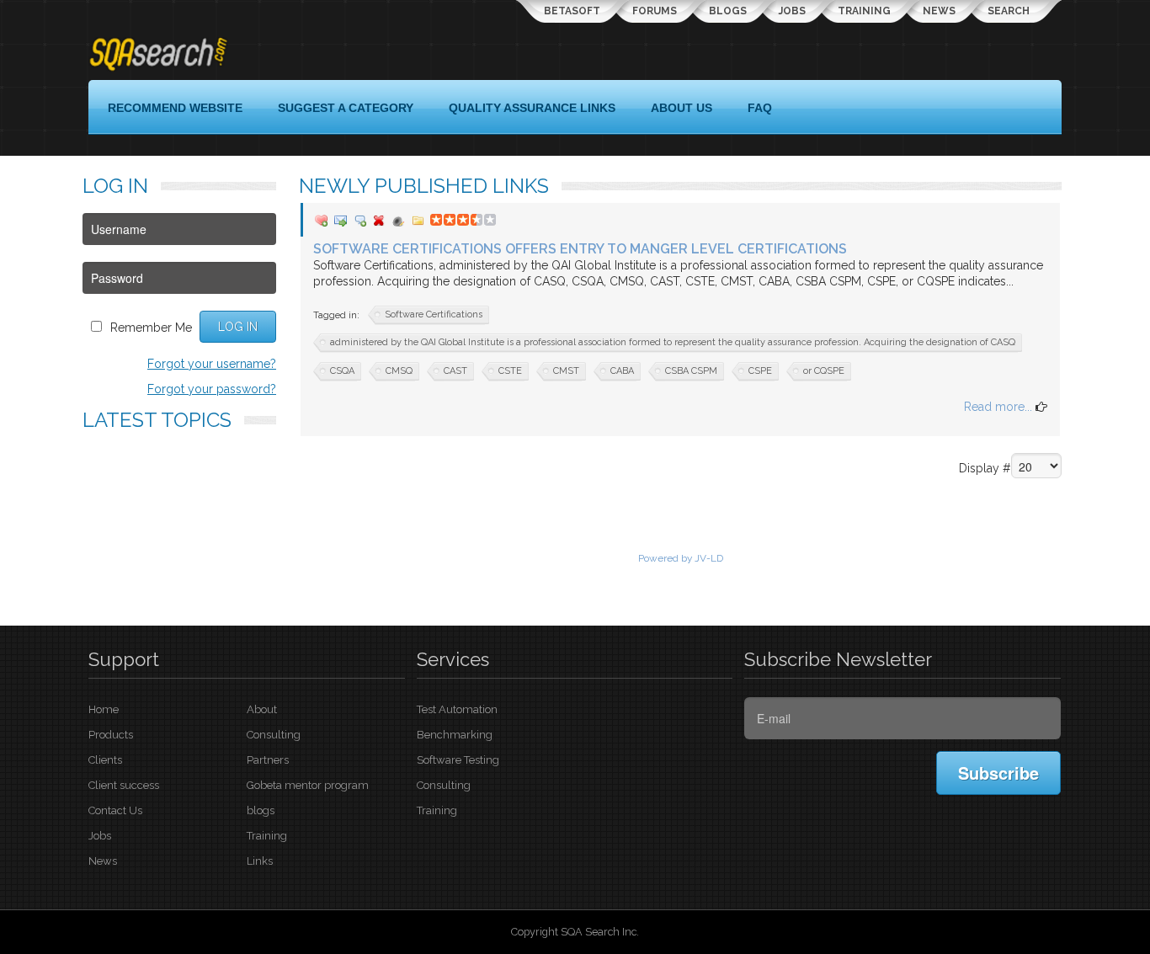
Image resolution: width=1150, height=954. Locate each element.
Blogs (728, 11)
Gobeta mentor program (308, 785)
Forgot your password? (211, 389)
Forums (654, 11)
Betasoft (572, 11)
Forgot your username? (211, 363)
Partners (268, 760)
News (939, 11)
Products (110, 734)
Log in (238, 326)
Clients (105, 760)
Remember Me (151, 327)
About (262, 709)
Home (103, 709)
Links (260, 861)
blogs (260, 810)
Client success (123, 785)
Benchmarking (454, 734)
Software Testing (458, 760)
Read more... (1000, 406)
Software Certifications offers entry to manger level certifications (580, 249)
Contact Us (115, 810)
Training (864, 11)
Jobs (792, 11)
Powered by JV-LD (680, 558)
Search (1009, 11)
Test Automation (457, 709)
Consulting (274, 734)
